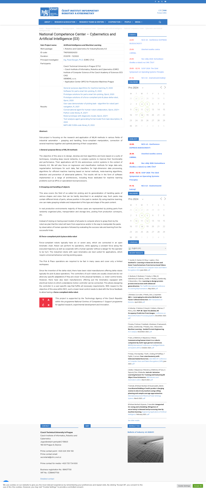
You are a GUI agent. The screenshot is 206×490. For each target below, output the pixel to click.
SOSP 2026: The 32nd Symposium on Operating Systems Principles (144, 176)
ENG (165, 10)
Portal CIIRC (162, 13)
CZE (160, 10)
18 (142, 115)
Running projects (68, 28)
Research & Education (53, 28)
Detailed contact (47, 479)
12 (147, 109)
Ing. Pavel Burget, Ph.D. (73, 60)
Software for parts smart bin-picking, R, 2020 (83, 91)
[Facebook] (155, 1)
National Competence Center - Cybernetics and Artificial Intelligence (99, 28)
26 (136, 98)
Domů (41, 28)
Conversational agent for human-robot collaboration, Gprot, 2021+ (91, 110)
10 (136, 109)
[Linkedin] (158, 1)
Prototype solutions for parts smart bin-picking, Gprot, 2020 (89, 94)
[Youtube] (165, 1)
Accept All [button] (198, 486)
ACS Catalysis (132, 332)
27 (142, 98)
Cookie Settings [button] (184, 486)
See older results (133, 420)
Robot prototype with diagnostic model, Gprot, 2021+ (86, 116)
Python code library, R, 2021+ (76, 113)
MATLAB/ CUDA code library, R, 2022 (79, 125)
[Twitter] (162, 1)
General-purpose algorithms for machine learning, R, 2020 (88, 88)
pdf (149, 270)
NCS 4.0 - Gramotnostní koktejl (153, 78)
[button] (160, 22)
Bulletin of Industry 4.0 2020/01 (141, 432)
